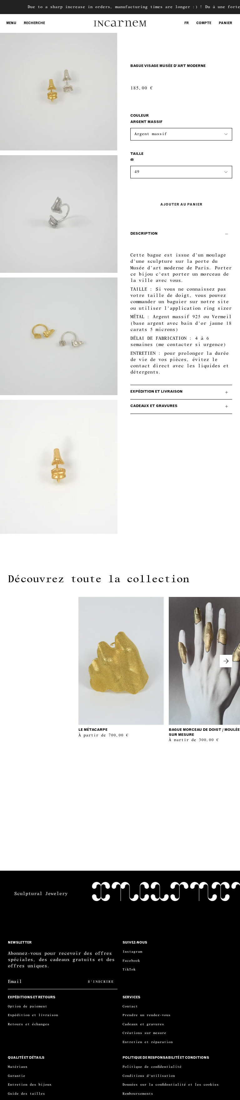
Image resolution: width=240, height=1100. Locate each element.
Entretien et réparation (147, 1042)
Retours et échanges (28, 1024)
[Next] (226, 661)
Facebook (131, 960)
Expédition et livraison (156, 392)
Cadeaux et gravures (154, 406)
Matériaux (18, 1066)
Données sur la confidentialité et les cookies (170, 1084)
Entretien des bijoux (30, 1084)
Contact (130, 1006)
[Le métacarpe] (121, 661)
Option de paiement (27, 1006)
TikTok (129, 969)
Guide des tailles (26, 1093)
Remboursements (137, 1093)
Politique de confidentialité (152, 1066)
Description (144, 234)
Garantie (16, 1075)
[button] (34, 23)
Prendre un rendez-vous (146, 1015)
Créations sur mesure (144, 1033)
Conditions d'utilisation (148, 1075)
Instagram (132, 951)
